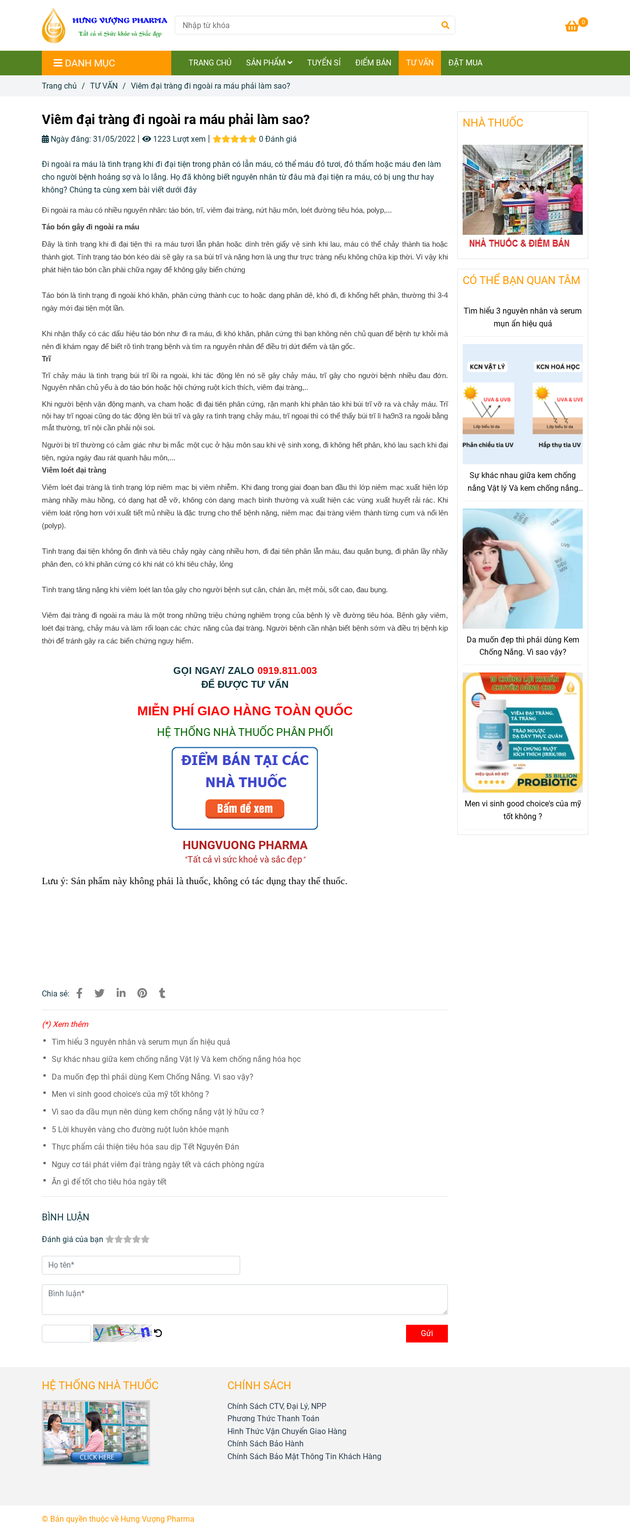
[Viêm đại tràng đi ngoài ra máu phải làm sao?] (104, 25)
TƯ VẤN (420, 62)
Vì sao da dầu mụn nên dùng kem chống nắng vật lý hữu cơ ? (158, 1112)
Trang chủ (59, 86)
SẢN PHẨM (266, 62)
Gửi (427, 1333)
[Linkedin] (121, 993)
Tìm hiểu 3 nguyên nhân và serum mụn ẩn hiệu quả (141, 1042)
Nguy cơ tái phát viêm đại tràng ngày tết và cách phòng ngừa (158, 1164)
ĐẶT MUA (465, 62)
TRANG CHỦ (210, 62)
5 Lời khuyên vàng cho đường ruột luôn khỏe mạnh (140, 1129)
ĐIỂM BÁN (373, 62)
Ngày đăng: (70, 139)
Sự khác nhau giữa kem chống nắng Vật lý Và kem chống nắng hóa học (176, 1059)
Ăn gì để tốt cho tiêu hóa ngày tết (109, 1181)
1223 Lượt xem (178, 139)
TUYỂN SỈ (324, 62)
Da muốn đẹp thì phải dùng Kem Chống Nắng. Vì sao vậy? (152, 1077)
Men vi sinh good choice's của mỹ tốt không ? (130, 1094)
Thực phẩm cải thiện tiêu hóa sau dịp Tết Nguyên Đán (145, 1146)
